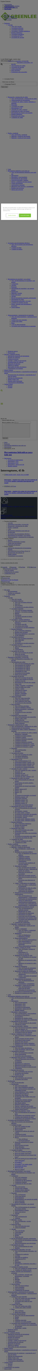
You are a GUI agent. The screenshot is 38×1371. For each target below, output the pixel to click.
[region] (19, 212)
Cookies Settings (12, 215)
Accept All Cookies (25, 215)
